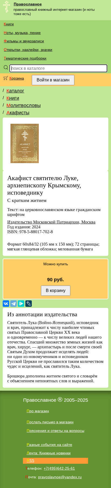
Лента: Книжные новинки (49, 453)
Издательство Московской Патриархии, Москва (51, 222)
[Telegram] (13, 303)
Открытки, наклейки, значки (28, 49)
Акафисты (17, 112)
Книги (9, 24)
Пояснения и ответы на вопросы (55, 430)
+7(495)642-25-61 (59, 468)
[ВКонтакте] (6, 303)
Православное (28, 4)
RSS (30, 460)
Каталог (15, 91)
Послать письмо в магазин (50, 422)
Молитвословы (23, 105)
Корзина (16, 78)
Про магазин (38, 411)
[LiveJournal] (28, 303)
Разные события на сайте (49, 444)
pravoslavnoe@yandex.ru (60, 477)
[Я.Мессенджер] (21, 303)
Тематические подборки (25, 58)
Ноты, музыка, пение (22, 32)
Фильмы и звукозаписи (24, 41)
